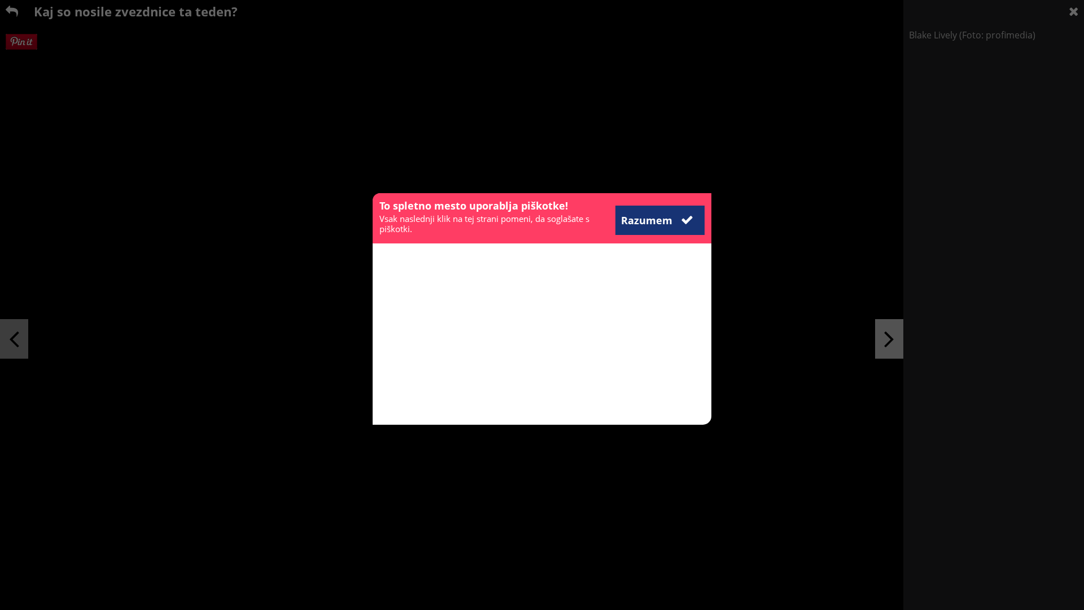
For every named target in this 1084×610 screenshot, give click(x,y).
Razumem (648, 220)
